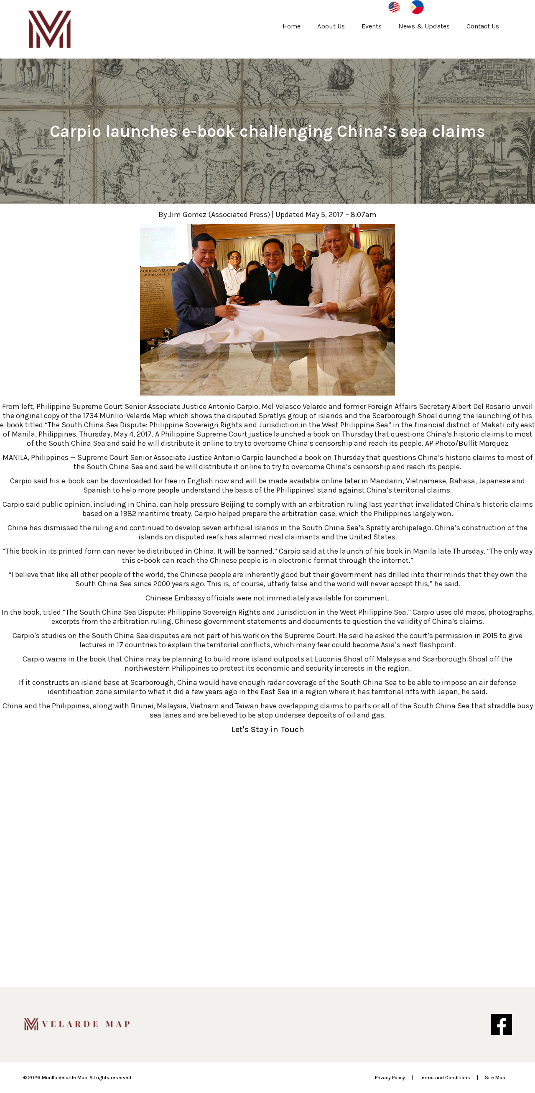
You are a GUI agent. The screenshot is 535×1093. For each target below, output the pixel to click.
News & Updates (424, 26)
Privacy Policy (390, 1077)
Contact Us (482, 26)
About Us (331, 26)
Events (372, 26)
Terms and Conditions (445, 1077)
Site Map (495, 1077)
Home (292, 26)
